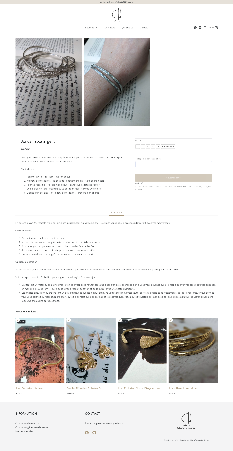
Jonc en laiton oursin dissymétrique (139, 388)
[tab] (116, 213)
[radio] (138, 146)
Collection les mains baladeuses (177, 186)
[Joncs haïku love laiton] (193, 350)
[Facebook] (195, 27)
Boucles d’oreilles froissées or (84, 388)
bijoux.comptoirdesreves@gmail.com (104, 423)
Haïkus (138, 140)
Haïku (198, 186)
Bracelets (154, 186)
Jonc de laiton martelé (28, 388)
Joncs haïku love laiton (183, 388)
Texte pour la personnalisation (148, 159)
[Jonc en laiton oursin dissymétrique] (142, 350)
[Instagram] (200, 27)
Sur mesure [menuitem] (109, 27)
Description (116, 212)
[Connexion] (205, 28)
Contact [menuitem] (144, 27)
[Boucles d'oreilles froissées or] (91, 350)
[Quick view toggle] (17, 320)
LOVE (205, 186)
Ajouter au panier (173, 177)
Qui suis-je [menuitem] (127, 27)
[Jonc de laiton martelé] (39, 350)
